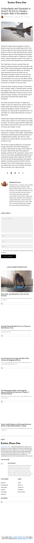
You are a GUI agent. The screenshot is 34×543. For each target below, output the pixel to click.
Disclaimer (20, 489)
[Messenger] (11, 173)
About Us (20, 485)
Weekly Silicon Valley (25, 538)
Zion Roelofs (12, 463)
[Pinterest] (19, 173)
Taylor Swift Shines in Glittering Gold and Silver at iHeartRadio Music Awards (16, 425)
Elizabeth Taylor (10, 16)
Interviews (3, 494)
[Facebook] (7, 173)
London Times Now (5, 446)
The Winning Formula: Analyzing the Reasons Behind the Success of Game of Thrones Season (15, 392)
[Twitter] (15, 173)
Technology (4, 492)
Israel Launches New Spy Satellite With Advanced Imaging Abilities (15, 359)
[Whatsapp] (22, 173)
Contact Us (21, 487)
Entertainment (4, 485)
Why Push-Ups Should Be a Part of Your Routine (15, 295)
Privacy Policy (21, 492)
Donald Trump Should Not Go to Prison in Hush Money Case (15, 327)
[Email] (26, 173)
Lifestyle (3, 489)
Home (19, 482)
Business (3, 482)
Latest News (4, 487)
